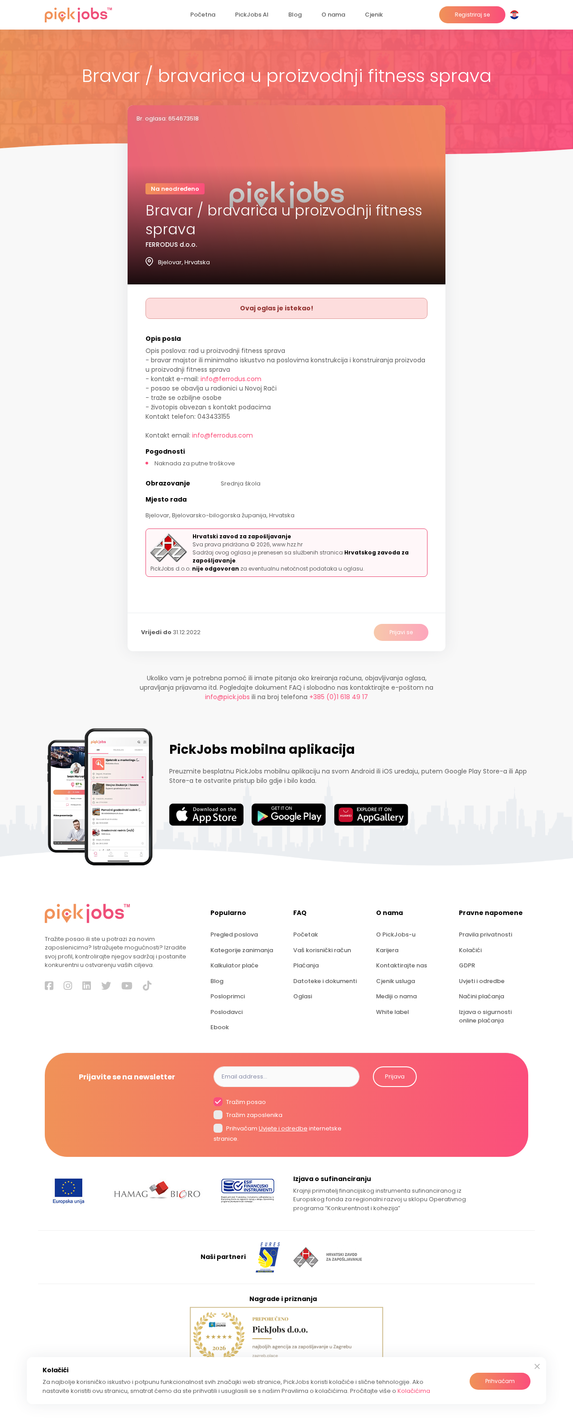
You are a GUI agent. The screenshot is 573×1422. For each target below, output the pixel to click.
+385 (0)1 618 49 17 (338, 696)
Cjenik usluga (395, 981)
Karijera (387, 950)
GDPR (467, 965)
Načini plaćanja (481, 996)
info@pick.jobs (227, 696)
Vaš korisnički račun (322, 950)
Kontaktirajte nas (401, 965)
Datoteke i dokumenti (325, 981)
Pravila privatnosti (485, 934)
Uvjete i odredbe (283, 1128)
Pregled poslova (234, 934)
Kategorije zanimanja (241, 950)
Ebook (219, 1027)
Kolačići (470, 950)
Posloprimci (227, 996)
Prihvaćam (500, 1381)
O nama (333, 14)
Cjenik (374, 14)
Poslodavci (226, 1012)
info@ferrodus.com (231, 378)
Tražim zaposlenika (253, 1115)
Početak (305, 934)
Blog (295, 14)
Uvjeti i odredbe (482, 981)
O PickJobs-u (395, 934)
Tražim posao (245, 1102)
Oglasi (302, 996)
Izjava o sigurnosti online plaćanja (485, 1016)
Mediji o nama (396, 996)
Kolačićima (414, 1391)
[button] (516, 14)
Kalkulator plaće (234, 965)
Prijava (395, 1076)
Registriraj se (472, 14)
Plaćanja (306, 965)
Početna (202, 14)
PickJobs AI (252, 14)
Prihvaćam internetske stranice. (278, 1133)
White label (392, 1012)
